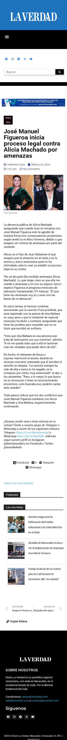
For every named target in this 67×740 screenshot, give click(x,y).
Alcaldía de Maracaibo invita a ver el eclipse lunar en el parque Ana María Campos (46, 548)
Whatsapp (35, 467)
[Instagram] (12, 59)
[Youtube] (31, 59)
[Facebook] (6, 59)
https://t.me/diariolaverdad (32, 432)
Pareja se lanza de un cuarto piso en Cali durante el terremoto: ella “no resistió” (44, 574)
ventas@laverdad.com (35, 696)
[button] (7, 37)
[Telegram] (18, 59)
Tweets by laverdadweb (18, 483)
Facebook (22, 462)
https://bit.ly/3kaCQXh (30, 436)
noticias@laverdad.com (45, 700)
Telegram (48, 462)
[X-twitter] (24, 59)
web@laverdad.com (17, 700)
